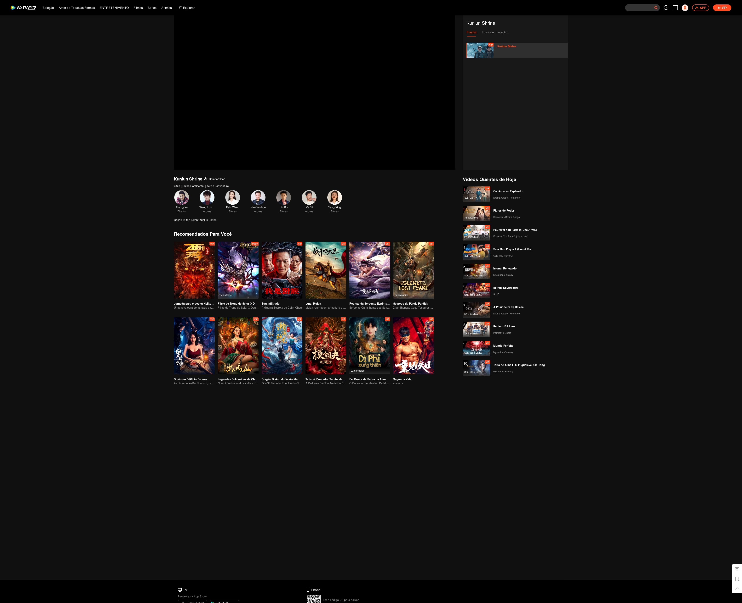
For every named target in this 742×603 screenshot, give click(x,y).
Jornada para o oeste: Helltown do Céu (199, 303)
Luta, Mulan (313, 303)
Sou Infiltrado (271, 303)
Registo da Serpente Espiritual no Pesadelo (378, 303)
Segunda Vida (402, 379)
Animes (166, 7)
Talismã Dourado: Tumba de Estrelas (329, 379)
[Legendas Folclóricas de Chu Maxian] (238, 345)
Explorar (189, 7)
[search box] (656, 7)
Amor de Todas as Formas (77, 7)
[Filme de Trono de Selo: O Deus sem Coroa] (238, 270)
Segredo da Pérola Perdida (410, 303)
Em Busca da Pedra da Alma (367, 379)
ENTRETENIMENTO (114, 7)
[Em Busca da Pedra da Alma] (369, 345)
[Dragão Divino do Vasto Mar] (282, 345)
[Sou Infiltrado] (282, 270)
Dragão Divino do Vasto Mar (280, 379)
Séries (152, 7)
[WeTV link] (24, 8)
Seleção (48, 7)
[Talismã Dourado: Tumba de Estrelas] (325, 345)
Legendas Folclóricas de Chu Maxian (242, 379)
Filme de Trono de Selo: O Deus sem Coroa (246, 303)
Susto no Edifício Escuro (190, 379)
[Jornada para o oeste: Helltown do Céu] (194, 270)
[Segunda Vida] (413, 345)
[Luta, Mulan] (325, 270)
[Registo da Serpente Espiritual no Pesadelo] (369, 270)
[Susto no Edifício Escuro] (194, 345)
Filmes (138, 7)
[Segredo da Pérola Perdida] (413, 270)
